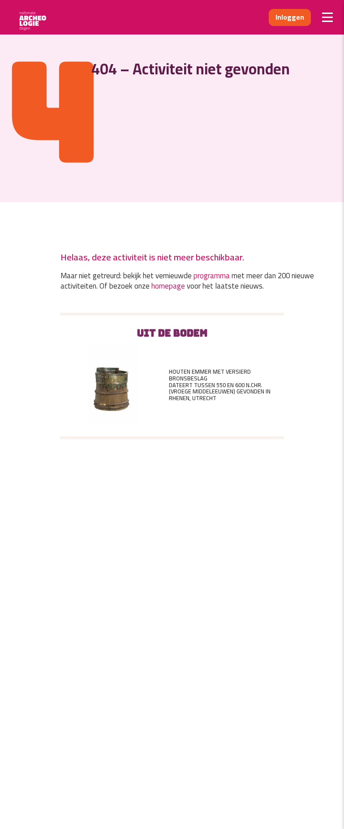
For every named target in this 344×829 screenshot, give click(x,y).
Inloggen (289, 17)
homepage (168, 286)
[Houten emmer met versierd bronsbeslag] (112, 384)
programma (212, 275)
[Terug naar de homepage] (35, 17)
